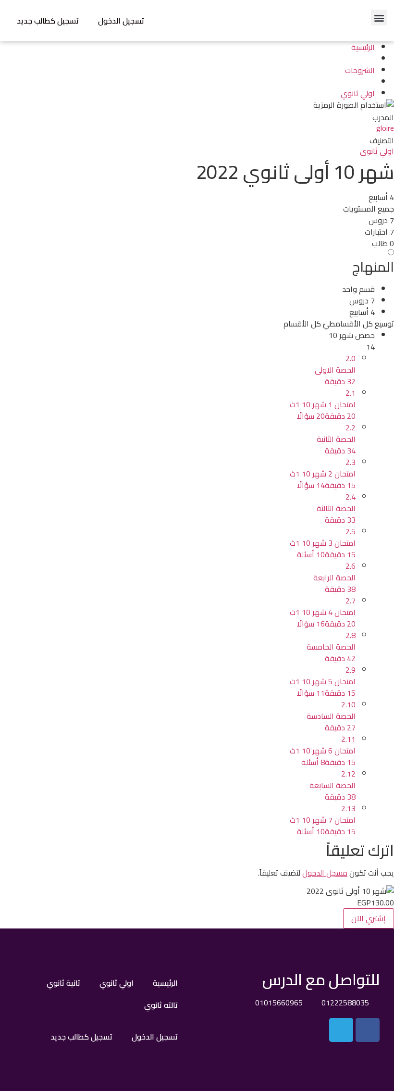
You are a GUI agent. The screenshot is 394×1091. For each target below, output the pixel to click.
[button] (379, 17)
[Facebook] (368, 1030)
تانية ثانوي (63, 983)
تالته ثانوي (161, 1005)
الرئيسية (165, 983)
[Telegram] (341, 1030)
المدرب (383, 117)
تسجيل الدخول (121, 20)
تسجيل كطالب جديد (48, 20)
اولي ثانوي (377, 151)
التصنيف (381, 140)
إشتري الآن (368, 918)
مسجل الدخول (324, 872)
